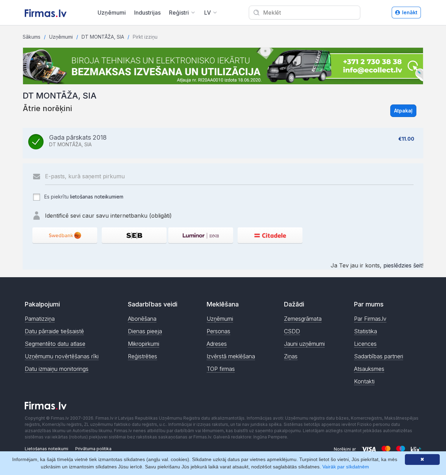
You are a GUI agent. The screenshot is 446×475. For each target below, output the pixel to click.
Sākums (31, 37)
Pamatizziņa (40, 318)
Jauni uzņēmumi (304, 343)
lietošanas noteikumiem (96, 197)
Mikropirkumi (143, 343)
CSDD (292, 331)
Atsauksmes (369, 368)
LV (207, 12)
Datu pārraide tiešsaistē (54, 331)
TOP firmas (221, 368)
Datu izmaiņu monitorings (57, 368)
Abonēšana (142, 318)
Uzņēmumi (112, 12)
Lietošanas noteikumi (46, 448)
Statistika (365, 331)
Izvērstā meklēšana (231, 356)
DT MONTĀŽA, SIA (103, 37)
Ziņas (291, 356)
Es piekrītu (83, 197)
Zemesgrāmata (303, 318)
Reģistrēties (142, 356)
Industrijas (147, 12)
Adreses (217, 343)
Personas (218, 331)
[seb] (134, 235)
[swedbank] (64, 235)
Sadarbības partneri (378, 356)
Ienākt (409, 12)
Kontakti (364, 381)
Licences (365, 343)
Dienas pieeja (145, 331)
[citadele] (270, 235)
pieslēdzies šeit (402, 265)
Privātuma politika (93, 448)
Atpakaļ (403, 111)
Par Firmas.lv (370, 318)
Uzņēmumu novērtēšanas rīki (62, 356)
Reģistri (179, 12)
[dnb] (200, 235)
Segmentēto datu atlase (55, 343)
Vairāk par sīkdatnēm (345, 466)
